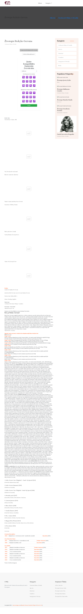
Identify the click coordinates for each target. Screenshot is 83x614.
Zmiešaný (60, 53)
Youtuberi (60, 57)
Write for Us (39, 605)
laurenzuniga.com (16, 605)
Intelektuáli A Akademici (62, 112)
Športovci (59, 101)
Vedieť (28, 105)
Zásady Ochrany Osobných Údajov (28, 605)
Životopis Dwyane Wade (60, 588)
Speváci (60, 49)
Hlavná (40, 3)
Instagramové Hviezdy (64, 61)
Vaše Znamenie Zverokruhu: (29, 74)
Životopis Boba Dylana (60, 593)
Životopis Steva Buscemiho (61, 596)
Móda (59, 65)
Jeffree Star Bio (58, 585)
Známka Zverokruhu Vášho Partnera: (29, 89)
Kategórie (48, 3)
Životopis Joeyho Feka (60, 591)
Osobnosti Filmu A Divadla (68, 18)
